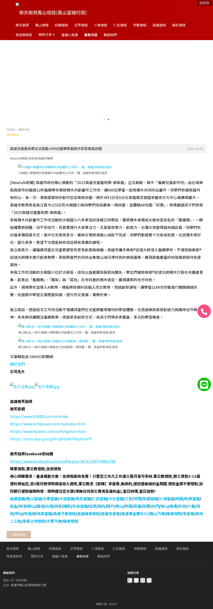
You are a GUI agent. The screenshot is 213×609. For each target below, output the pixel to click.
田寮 (146, 506)
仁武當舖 (99, 498)
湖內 (101, 506)
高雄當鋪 (17, 498)
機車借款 (173, 513)
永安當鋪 (80, 506)
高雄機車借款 (88, 513)
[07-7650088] (204, 311)
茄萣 (93, 506)
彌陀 (67, 506)
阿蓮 (128, 506)
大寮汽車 (54, 521)
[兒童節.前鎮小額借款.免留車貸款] (69, 326)
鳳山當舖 (33, 498)
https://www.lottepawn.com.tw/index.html (47, 423)
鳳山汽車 (157, 513)
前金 (13, 506)
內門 (155, 506)
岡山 (119, 506)
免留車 (188, 513)
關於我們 (17, 364)
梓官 (58, 506)
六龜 (191, 506)
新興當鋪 (192, 498)
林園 (179, 498)
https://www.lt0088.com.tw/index (39, 416)
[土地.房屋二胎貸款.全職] (47, 386)
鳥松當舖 (83, 498)
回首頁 (11, 129)
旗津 (22, 506)
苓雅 (137, 498)
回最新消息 (19, 535)
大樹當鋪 (66, 498)
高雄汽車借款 (64, 513)
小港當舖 (166, 498)
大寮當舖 (50, 498)
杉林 (182, 506)
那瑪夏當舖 (42, 513)
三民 (129, 498)
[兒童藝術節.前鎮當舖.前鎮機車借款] (65, 167)
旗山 (164, 506)
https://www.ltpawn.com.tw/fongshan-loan (48, 431)
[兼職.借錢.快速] (22, 386)
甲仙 (19, 513)
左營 (49, 506)
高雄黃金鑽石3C (135, 513)
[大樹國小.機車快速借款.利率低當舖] (70, 341)
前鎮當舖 (150, 498)
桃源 (28, 513)
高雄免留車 (110, 513)
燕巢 (137, 506)
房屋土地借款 (34, 521)
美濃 (173, 506)
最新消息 (24, 129)
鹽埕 (40, 506)
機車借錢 (70, 521)
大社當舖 (116, 498)
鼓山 (31, 506)
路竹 (110, 506)
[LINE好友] (204, 384)
